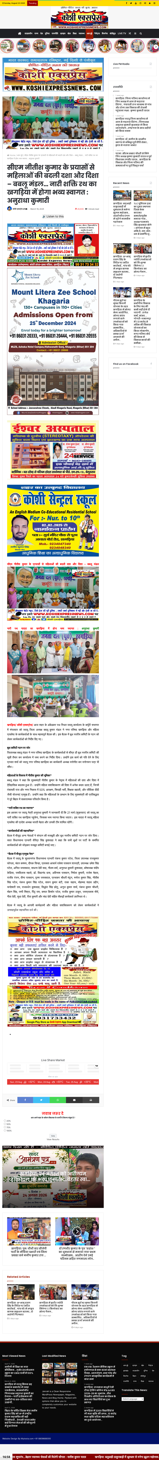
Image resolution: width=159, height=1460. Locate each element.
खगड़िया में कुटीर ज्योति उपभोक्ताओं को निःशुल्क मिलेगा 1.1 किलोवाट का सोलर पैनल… (51, 1307)
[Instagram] (140, 3)
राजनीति (55, 33)
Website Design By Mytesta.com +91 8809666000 (26, 1438)
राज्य (36, 33)
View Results (53, 1139)
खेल (69, 33)
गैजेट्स (97, 33)
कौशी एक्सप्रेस (18, 209)
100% (9, 1130)
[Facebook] (126, 3)
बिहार (134, 1376)
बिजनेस (105, 33)
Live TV (122, 33)
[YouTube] (135, 3)
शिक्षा (75, 33)
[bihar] (79, 17)
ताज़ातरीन (28, 33)
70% (9, 1127)
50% (9, 1124)
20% (9, 1121)
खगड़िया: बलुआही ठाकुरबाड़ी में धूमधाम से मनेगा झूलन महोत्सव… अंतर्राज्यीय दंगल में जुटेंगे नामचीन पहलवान (122, 212)
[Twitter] (131, 3)
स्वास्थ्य (82, 33)
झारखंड (125, 1370)
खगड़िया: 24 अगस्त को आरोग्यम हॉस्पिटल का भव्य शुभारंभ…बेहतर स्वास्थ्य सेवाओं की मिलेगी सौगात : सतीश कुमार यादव (53, 1182)
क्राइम (62, 33)
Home (12, 155)
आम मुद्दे (89, 33)
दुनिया (47, 33)
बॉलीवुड (113, 33)
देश (41, 33)
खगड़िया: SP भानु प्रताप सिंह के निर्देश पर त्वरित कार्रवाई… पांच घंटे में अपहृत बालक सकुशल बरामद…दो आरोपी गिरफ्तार (20, 1308)
